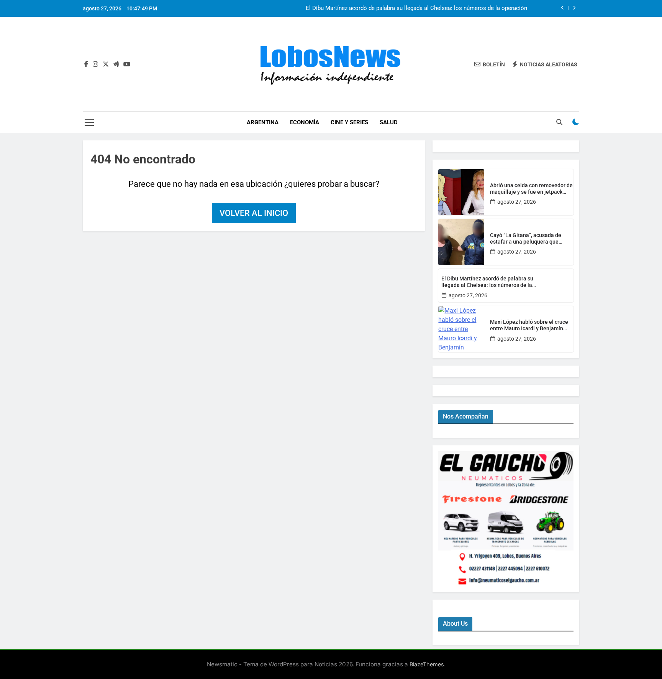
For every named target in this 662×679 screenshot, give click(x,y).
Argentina (263, 122)
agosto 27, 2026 (516, 202)
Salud (389, 122)
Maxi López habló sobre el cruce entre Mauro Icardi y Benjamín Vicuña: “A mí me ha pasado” (529, 325)
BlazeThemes (427, 664)
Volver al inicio (254, 213)
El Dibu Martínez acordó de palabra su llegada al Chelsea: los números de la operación (416, 8)
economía (304, 122)
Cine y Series (349, 122)
